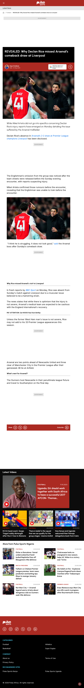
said (56, 243)
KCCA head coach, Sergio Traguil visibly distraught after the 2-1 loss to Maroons (14, 533)
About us (6, 658)
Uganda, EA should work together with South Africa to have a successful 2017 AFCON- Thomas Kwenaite (52, 493)
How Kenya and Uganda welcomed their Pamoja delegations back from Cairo (67, 533)
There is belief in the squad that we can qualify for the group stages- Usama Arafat (41, 533)
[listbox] (42, 524)
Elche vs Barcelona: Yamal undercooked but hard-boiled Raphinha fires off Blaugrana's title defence (26, 556)
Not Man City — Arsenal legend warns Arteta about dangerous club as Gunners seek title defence (27, 591)
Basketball (7, 648)
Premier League (62, 584)
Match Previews (22, 565)
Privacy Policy (8, 662)
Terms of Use (50, 658)
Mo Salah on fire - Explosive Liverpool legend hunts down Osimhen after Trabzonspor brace (69, 572)
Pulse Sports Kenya (10, 671)
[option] (15, 525)
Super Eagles (50, 648)
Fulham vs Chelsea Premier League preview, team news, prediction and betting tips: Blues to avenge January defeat (27, 574)
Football (8, 12)
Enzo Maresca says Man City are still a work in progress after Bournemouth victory (69, 590)
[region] (42, 524)
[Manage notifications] (79, 684)
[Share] (70, 67)
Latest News (7, 8)
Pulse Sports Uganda (53, 671)
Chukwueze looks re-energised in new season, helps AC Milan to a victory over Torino (68, 556)
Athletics (48, 644)
